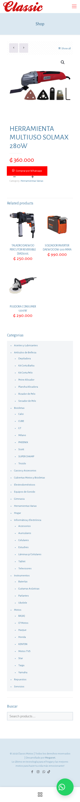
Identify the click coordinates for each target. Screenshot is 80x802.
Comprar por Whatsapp (29, 170)
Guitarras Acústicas (28, 588)
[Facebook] (32, 772)
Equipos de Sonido (24, 491)
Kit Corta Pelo (25, 372)
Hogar (17, 513)
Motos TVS (24, 651)
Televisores (25, 568)
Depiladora (24, 358)
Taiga (21, 665)
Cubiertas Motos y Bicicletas (29, 477)
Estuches (23, 547)
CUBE (21, 421)
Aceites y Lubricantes (26, 345)
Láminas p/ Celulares (29, 554)
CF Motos (23, 623)
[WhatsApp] (44, 772)
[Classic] (23, 6)
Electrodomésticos (24, 484)
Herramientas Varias (32, 181)
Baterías (23, 581)
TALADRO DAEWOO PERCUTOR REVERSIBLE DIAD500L (23, 249)
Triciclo (22, 463)
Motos (17, 610)
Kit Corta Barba (26, 365)
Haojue (22, 630)
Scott (21, 449)
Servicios (19, 686)
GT (19, 428)
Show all (66, 48)
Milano (22, 435)
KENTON (22, 644)
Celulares (23, 540)
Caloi (21, 414)
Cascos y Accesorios (25, 470)
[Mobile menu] (74, 6)
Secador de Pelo (27, 401)
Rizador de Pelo (26, 394)
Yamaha (22, 672)
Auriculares (24, 533)
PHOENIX (23, 442)
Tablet (21, 561)
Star (20, 658)
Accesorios (24, 526)
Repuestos (20, 679)
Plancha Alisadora (28, 386)
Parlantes (23, 595)
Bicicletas (19, 408)
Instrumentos (22, 575)
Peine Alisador (26, 379)
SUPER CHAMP (26, 456)
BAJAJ (21, 616)
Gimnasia (19, 499)
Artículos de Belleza (25, 352)
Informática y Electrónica (27, 520)
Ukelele (22, 602)
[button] (40, 171)
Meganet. (50, 757)
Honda (22, 637)
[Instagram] (38, 772)
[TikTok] (48, 772)
